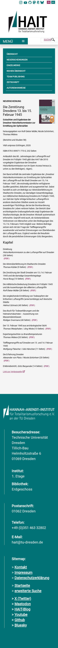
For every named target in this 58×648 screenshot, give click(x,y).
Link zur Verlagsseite (12, 371)
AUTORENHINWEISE (16, 88)
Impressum (23, 572)
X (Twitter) (23, 598)
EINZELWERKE (13, 65)
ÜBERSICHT (12, 54)
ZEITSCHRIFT (13, 82)
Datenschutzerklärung (32, 578)
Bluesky (21, 625)
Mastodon (23, 604)
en (53, 2)
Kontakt (21, 567)
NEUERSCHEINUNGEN (17, 59)
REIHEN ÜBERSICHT (16, 71)
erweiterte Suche (28, 591)
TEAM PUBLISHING (16, 76)
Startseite (22, 585)
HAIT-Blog (22, 609)
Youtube (21, 614)
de (49, 2)
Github (20, 620)
